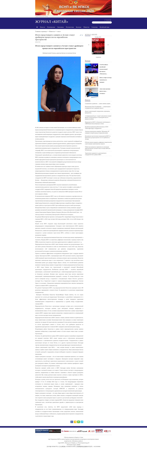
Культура (78, 27)
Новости (42, 27)
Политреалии (51, 27)
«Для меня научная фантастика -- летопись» (105, 91)
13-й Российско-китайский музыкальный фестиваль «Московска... (104, 69)
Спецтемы (94, 27)
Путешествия (70, 27)
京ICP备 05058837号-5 (52, 446)
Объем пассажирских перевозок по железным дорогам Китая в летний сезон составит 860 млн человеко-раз (97, 148)
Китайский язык (104, 27)
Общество (86, 27)
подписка (98, 57)
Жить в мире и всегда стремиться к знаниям (105, 80)
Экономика (60, 27)
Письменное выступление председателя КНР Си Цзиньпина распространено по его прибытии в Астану (97, 137)
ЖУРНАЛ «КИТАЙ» (51, 22)
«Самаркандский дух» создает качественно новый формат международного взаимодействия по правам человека (98, 117)
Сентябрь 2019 (98, 37)
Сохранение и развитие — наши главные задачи (97, 103)
